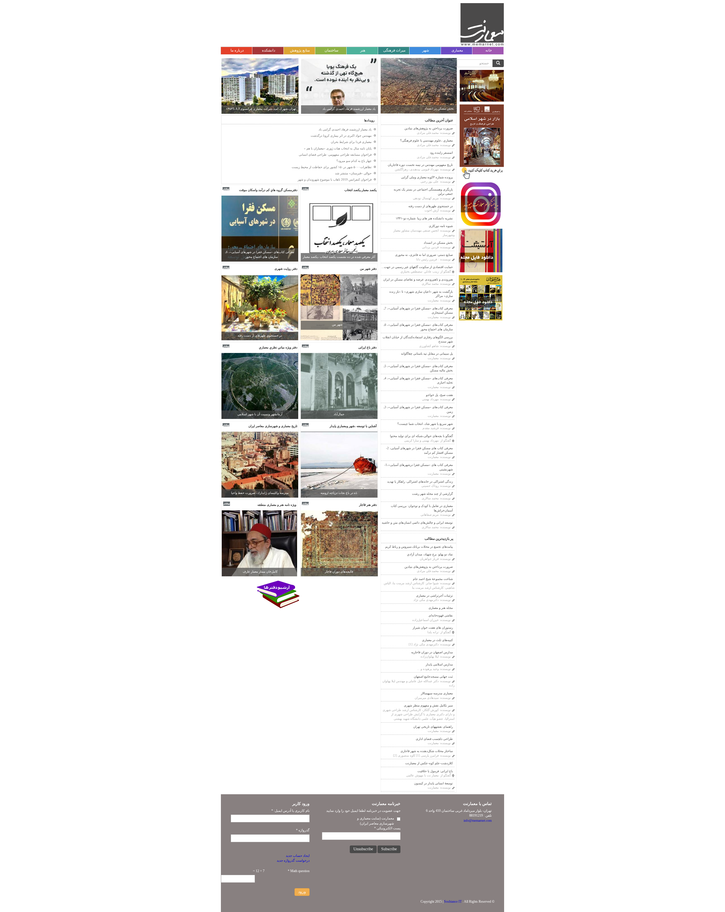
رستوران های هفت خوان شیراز (433, 627)
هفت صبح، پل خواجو (259, 335)
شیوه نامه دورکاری (441, 226)
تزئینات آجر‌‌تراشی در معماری (434, 595)
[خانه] (482, 24)
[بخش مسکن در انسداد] (419, 85)
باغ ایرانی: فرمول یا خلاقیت (435, 771)
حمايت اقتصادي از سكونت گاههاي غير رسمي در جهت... (417, 267)
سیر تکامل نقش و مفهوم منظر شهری (428, 705)
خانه (488, 50)
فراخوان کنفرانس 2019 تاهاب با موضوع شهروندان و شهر (335, 179)
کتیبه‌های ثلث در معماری (437, 640)
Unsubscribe (363, 849)
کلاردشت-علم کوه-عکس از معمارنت (429, 763)
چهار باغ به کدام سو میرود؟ (354, 160)
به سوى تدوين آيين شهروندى (259, 414)
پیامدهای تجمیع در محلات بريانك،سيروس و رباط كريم (419, 546)
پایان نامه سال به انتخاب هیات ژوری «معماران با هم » (338, 148)
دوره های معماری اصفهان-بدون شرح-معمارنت (266, 108)
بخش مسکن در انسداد (439, 108)
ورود (302, 892)
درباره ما (237, 50)
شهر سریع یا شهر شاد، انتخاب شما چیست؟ (425, 423)
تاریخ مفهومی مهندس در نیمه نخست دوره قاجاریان (420, 164)
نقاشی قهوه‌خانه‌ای (440, 615)
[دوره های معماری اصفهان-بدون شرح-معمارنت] (259, 86)
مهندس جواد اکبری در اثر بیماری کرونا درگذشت (341, 135)
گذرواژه (303, 830)
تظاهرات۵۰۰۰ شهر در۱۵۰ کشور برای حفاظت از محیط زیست (332, 167)
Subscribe (389, 849)
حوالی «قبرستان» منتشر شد (353, 173)
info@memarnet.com (478, 821)
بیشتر (226, 188)
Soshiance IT (453, 902)
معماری (457, 50)
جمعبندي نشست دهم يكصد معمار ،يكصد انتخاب (339, 256)
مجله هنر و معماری (440, 607)
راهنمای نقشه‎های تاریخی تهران (433, 726)
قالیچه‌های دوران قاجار (339, 571)
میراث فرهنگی (394, 50)
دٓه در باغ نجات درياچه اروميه (339, 492)
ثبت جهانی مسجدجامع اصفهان (433, 676)
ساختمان (331, 50)
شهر (425, 50)
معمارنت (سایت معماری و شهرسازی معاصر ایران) (375, 820)
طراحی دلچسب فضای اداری (434, 738)
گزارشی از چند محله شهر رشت (432, 493)
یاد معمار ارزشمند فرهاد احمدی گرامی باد (345, 129)
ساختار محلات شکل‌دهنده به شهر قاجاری (426, 751)
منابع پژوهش (300, 50)
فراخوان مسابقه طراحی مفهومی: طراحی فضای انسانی (335, 154)
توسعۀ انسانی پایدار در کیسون (433, 783)
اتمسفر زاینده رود (441, 152)
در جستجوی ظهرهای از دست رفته (430, 206)
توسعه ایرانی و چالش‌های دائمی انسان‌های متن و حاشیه (417, 522)
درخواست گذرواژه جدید (293, 860)
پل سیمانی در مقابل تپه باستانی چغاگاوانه (427, 353)
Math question (299, 871)
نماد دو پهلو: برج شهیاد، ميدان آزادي (430, 554)
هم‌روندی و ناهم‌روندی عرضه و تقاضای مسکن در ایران (418, 279)
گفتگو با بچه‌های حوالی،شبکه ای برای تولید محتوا (421, 436)
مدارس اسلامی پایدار (439, 664)
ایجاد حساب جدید (298, 856)
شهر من (337, 324)
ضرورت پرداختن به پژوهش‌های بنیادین (428, 128)
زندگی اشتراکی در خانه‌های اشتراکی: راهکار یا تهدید (420, 481)
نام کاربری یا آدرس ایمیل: (290, 811)
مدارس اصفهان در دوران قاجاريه (432, 652)
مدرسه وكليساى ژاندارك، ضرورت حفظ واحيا (260, 492)
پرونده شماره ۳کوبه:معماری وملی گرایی (427, 177)
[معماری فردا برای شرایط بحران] (339, 86)
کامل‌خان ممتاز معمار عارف (260, 571)
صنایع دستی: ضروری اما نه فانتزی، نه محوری (424, 254)
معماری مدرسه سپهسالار (437, 693)
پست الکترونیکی (387, 828)
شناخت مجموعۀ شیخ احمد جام (433, 579)
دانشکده (268, 50)
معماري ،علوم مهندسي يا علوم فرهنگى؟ (426, 140)
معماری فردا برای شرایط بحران (355, 108)
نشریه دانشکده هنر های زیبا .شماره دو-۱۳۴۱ (424, 218)
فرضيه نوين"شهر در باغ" (338, 414)
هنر (362, 50)
